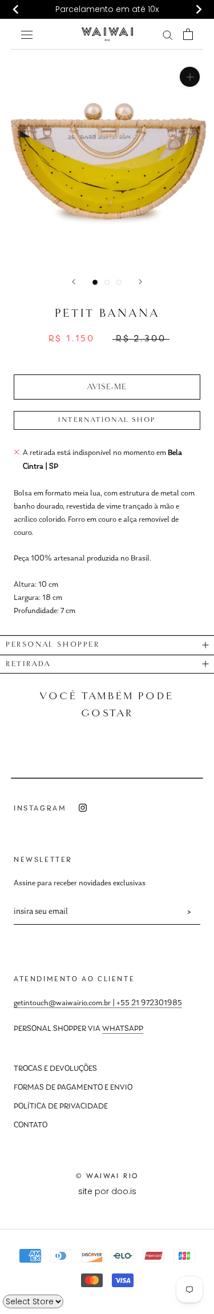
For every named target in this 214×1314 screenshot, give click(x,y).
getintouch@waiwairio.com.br (62, 1003)
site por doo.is (107, 1191)
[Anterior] (73, 281)
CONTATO (30, 1126)
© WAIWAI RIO (107, 1176)
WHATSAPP (122, 1029)
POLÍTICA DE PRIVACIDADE (61, 1107)
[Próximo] (140, 281)
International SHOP (106, 420)
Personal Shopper (53, 644)
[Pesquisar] (168, 34)
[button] (107, 387)
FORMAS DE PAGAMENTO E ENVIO (73, 1088)
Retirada (28, 664)
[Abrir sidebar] (27, 34)
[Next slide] (198, 10)
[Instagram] (83, 808)
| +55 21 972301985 (146, 1003)
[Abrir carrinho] (188, 34)
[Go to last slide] (16, 10)
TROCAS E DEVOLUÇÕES (55, 1069)
